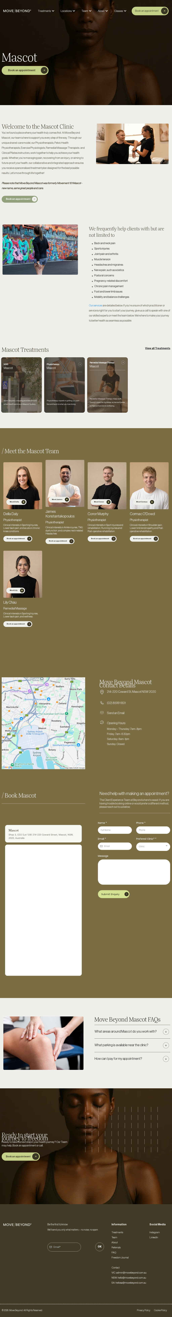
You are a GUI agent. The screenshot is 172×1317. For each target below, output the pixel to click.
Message (103, 856)
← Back (5, 818)
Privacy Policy (143, 1310)
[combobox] (153, 847)
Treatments (117, 1232)
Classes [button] (118, 11)
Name (102, 823)
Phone (140, 823)
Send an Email (115, 713)
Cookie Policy (160, 1310)
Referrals (116, 1247)
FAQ (114, 1252)
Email (102, 839)
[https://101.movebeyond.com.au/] (17, 11)
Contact (116, 1267)
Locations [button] (66, 11)
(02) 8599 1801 (116, 703)
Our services (95, 305)
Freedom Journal (120, 1257)
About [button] (101, 11)
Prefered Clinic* (146, 839)
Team (114, 1237)
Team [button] (84, 11)
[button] (52, 11)
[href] (43, 723)
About (115, 1242)
